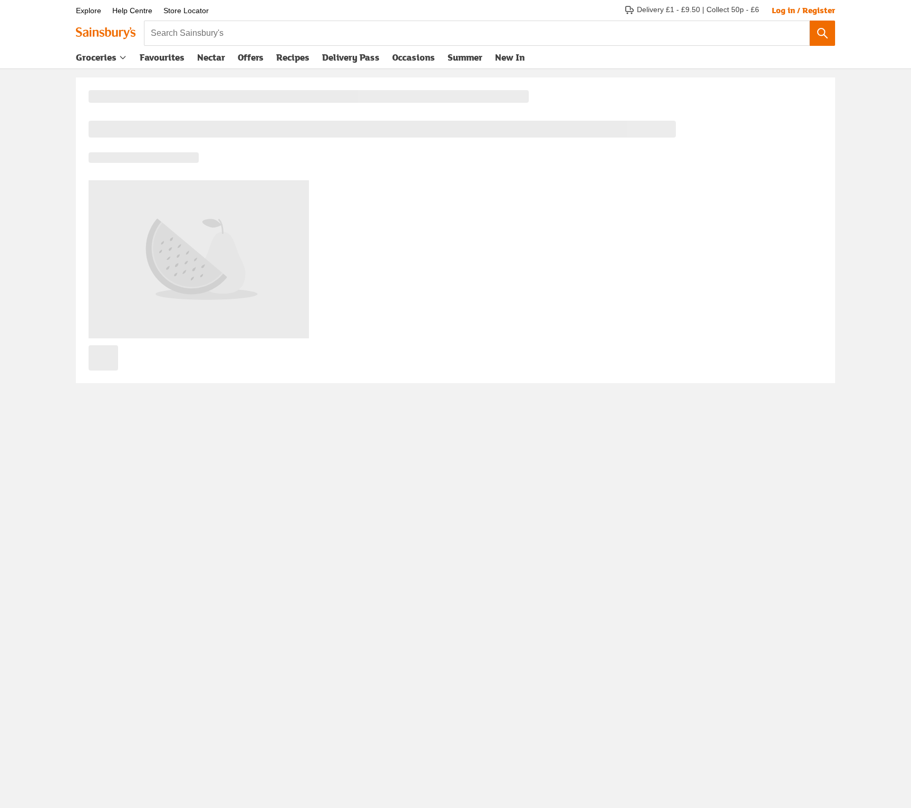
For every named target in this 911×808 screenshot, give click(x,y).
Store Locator (186, 10)
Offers (251, 57)
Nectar (211, 57)
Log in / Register (803, 10)
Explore (88, 10)
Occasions (413, 57)
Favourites (162, 57)
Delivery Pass (351, 60)
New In (510, 57)
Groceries (96, 57)
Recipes (292, 57)
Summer (465, 57)
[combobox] (476, 33)
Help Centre (132, 10)
